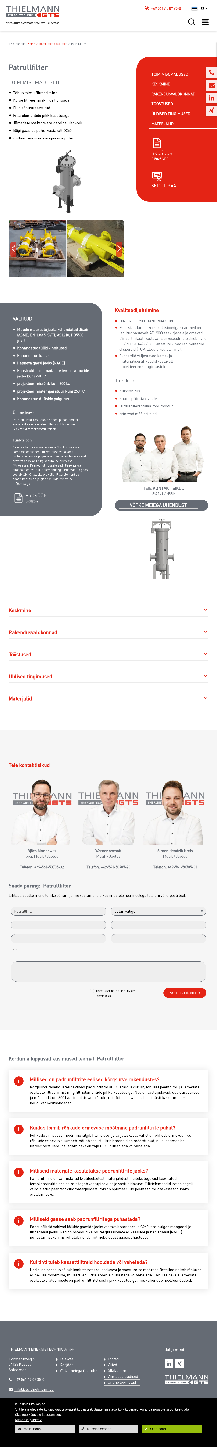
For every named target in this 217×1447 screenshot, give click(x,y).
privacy (130, 990)
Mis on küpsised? (28, 1420)
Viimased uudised (123, 1376)
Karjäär (66, 1364)
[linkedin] (169, 1363)
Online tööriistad (122, 1382)
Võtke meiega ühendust (158, 505)
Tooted (113, 1358)
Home (31, 43)
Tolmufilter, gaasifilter (53, 43)
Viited (112, 1364)
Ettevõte (66, 1358)
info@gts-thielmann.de (34, 1389)
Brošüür (161, 153)
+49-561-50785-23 (115, 867)
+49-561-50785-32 (49, 867)
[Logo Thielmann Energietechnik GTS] (32, 16)
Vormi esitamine (185, 992)
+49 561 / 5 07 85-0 (166, 8)
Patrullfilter (78, 43)
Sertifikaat (165, 185)
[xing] (179, 1363)
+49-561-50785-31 (182, 867)
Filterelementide (27, 115)
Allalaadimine (120, 1370)
